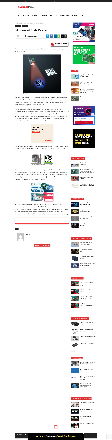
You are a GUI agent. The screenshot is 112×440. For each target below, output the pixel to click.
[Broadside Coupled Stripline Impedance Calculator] (75, 411)
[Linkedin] (76, 1)
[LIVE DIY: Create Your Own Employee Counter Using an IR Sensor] (75, 284)
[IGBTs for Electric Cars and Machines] (75, 331)
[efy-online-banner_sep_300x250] (84, 125)
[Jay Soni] (18, 36)
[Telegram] (47, 36)
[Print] (65, 36)
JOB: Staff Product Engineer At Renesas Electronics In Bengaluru (87, 378)
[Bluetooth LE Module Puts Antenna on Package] (75, 244)
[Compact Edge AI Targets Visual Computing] (75, 324)
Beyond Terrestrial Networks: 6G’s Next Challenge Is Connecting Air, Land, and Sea (87, 76)
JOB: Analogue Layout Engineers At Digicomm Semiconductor (85, 385)
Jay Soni (22, 36)
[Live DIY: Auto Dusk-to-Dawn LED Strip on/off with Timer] (75, 305)
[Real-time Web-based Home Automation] (75, 164)
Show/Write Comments (42, 245)
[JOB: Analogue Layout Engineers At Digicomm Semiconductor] (75, 385)
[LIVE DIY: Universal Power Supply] (75, 291)
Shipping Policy (20, 436)
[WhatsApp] (58, 36)
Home (16, 23)
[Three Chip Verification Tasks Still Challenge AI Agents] (75, 204)
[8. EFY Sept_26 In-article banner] (42, 201)
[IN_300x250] (84, 41)
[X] (78, 1)
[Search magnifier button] (90, 15)
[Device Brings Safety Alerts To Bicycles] (75, 258)
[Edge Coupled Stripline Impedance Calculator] (75, 418)
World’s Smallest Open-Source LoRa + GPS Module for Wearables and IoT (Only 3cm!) (87, 171)
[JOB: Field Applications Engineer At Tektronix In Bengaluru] (75, 363)
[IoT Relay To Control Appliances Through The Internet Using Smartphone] (75, 90)
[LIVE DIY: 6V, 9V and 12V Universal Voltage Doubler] (75, 298)
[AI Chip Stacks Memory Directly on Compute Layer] (75, 265)
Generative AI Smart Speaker (87, 96)
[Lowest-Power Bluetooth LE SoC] (75, 251)
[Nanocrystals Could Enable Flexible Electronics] (75, 218)
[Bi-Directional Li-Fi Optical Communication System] (75, 84)
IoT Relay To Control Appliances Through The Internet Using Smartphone (87, 91)
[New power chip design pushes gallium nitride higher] (75, 211)
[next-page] (74, 104)
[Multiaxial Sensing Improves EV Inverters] (75, 225)
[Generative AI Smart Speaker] (75, 98)
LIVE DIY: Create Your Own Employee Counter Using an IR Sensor (87, 284)
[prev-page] (72, 104)
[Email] (62, 36)
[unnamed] (42, 142)
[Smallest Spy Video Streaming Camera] (75, 178)
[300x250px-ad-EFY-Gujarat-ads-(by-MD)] (84, 147)
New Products (30, 23)
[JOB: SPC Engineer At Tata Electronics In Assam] (75, 370)
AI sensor (21, 228)
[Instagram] (74, 1)
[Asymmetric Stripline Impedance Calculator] (75, 425)
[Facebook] (72, 1)
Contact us (27, 436)
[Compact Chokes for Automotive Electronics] (75, 338)
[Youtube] (80, 1)
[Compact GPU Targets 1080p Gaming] (75, 345)
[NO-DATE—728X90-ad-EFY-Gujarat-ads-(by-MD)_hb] (56, 439)
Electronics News (22, 23)
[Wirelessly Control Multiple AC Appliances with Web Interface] (75, 185)
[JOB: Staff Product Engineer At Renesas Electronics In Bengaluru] (75, 377)
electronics (27, 228)
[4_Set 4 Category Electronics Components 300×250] (84, 64)
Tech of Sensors (25, 26)
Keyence (32, 228)
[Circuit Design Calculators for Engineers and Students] (75, 404)
